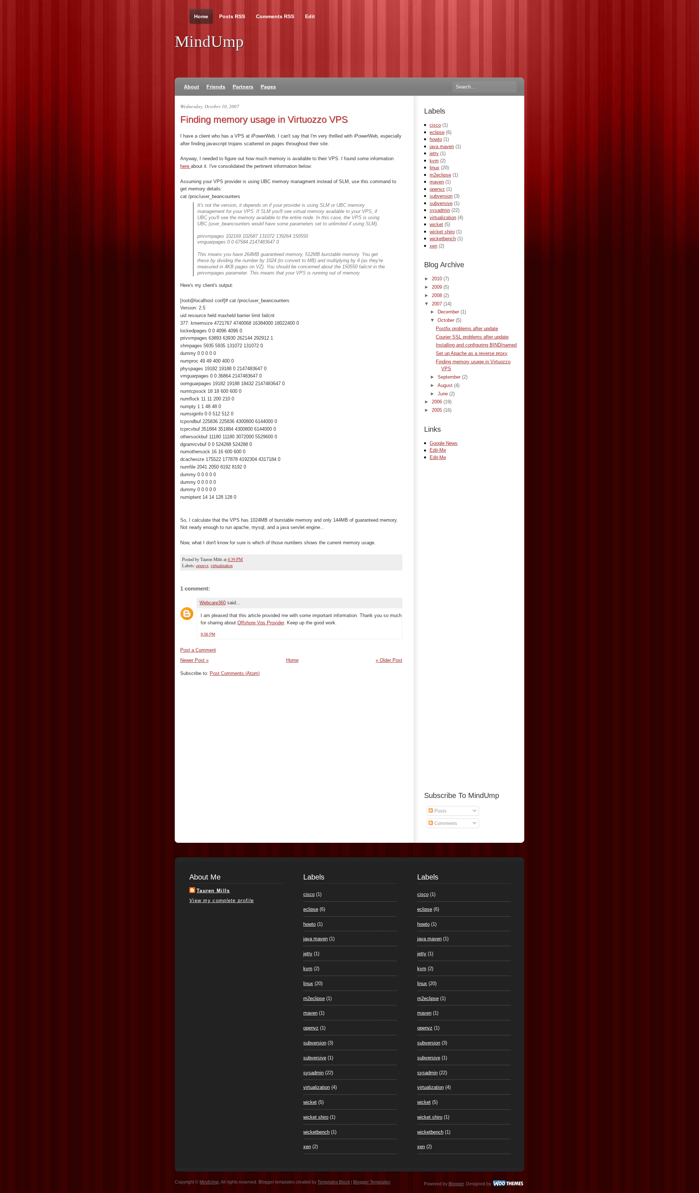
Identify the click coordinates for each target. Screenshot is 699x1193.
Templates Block (333, 1182)
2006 (437, 401)
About (191, 87)
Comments (445, 823)
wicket (436, 224)
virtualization (221, 565)
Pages (268, 87)
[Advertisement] (509, 472)
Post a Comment (198, 650)
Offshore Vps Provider (260, 622)
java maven (442, 146)
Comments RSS (275, 16)
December (449, 312)
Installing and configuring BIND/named (476, 345)
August (446, 385)
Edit (310, 16)
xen (433, 246)
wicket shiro (442, 231)
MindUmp (209, 41)
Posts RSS (232, 16)
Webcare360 (213, 602)
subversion (441, 196)
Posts (440, 811)
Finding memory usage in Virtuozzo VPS (264, 119)
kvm (434, 160)
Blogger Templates (371, 1182)
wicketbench (443, 238)
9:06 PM (208, 634)
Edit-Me (438, 450)
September (450, 377)
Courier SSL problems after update (472, 337)
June (443, 393)
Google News (444, 443)
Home (201, 16)
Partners (243, 87)
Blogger (456, 1183)
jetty (434, 153)
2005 (437, 410)
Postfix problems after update (467, 328)
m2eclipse (440, 175)
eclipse (437, 132)
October (447, 320)
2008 (437, 295)
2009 (437, 287)
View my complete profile (221, 900)
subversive (441, 203)
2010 (437, 278)
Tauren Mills (213, 890)
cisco (435, 125)
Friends (215, 87)
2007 (437, 304)
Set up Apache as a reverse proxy (472, 353)
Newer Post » (194, 660)
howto (436, 139)
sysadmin (440, 210)
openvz (202, 565)
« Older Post (389, 660)
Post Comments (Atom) (235, 673)
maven (437, 182)
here (185, 166)
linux (434, 167)
